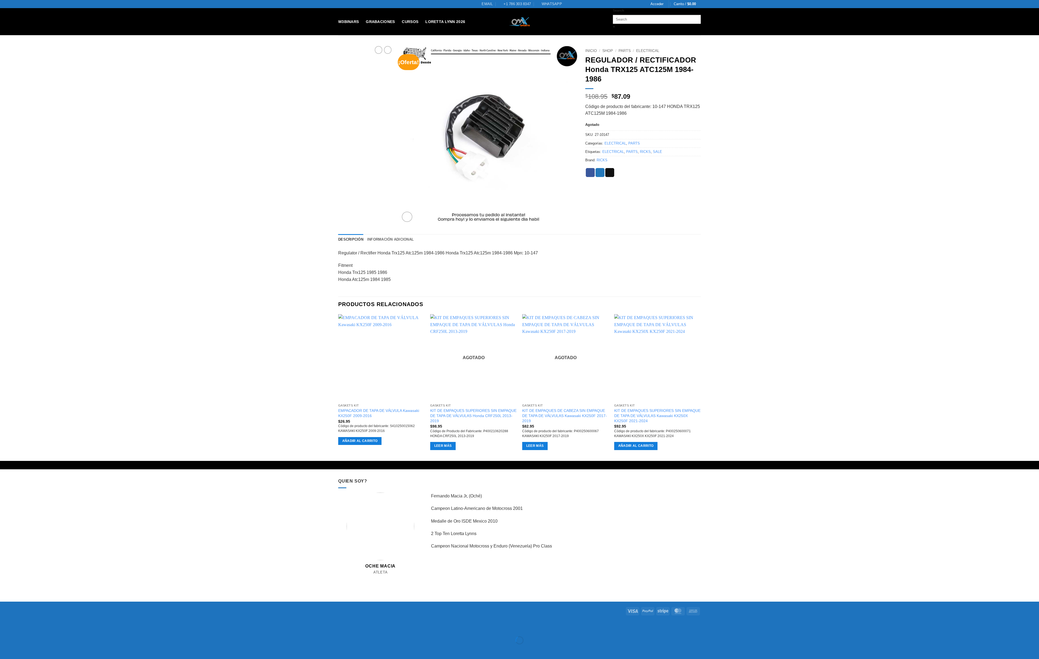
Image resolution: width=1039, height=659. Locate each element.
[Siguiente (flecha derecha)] (21, 649)
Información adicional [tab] (390, 239)
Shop (607, 51)
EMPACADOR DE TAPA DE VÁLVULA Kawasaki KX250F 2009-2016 (378, 413)
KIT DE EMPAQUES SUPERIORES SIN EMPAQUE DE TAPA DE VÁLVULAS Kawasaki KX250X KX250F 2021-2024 (657, 415)
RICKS (645, 152)
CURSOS (410, 21)
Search (618, 10)
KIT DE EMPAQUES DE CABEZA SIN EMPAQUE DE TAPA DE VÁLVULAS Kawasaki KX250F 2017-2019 (564, 415)
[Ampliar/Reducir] (5, 627)
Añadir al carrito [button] (360, 440)
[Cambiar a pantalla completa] (21, 627)
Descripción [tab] (350, 239)
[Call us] (386, 578)
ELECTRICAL (647, 51)
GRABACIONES (380, 21)
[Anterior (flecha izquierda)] (5, 649)
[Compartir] (37, 627)
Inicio (591, 51)
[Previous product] (388, 50)
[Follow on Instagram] (375, 578)
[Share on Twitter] (600, 172)
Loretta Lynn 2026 (445, 21)
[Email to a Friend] (609, 172)
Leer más (443, 445)
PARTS (625, 51)
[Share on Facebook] (590, 172)
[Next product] (378, 50)
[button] (656, 4)
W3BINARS (348, 21)
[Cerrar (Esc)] (53, 627)
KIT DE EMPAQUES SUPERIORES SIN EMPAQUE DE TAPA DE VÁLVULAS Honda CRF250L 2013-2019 (473, 415)
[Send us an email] (381, 578)
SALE (657, 152)
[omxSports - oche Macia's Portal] (519, 22)
